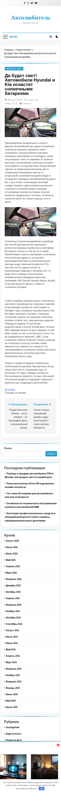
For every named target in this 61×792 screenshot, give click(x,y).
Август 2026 (12, 540)
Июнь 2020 (12, 694)
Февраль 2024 (14, 668)
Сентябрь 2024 (14, 623)
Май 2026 (11, 559)
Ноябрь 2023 (13, 675)
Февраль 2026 (14, 579)
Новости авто (14, 68)
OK (41, 788)
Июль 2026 (12, 547)
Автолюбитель (30, 17)
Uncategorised (12, 727)
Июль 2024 (12, 636)
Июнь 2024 (12, 643)
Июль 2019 (11, 707)
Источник (10, 389)
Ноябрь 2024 (13, 611)
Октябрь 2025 (13, 591)
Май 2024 (11, 649)
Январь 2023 (13, 687)
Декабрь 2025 (13, 585)
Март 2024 (11, 662)
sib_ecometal (15, 99)
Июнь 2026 (12, 553)
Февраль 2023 (13, 681)
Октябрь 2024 (13, 617)
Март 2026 (11, 572)
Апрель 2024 (13, 655)
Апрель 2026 (13, 566)
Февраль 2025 (13, 604)
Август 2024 (12, 630)
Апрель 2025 (13, 598)
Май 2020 (11, 700)
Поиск (8, 448)
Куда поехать (13, 733)
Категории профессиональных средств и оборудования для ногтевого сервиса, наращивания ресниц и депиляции (30, 517)
